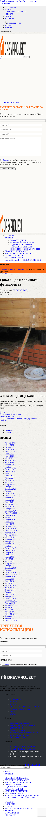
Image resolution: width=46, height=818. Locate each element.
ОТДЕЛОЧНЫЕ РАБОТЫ (21, 245)
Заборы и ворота (17, 730)
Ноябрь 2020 (10, 509)
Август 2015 (10, 603)
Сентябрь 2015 (11, 601)
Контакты (14, 701)
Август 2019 (10, 520)
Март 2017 (9, 561)
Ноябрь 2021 (10, 491)
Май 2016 (9, 583)
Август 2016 (10, 577)
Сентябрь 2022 (11, 471)
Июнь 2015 (9, 607)
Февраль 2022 (10, 484)
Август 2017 (10, 553)
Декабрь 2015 (10, 594)
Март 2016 (9, 588)
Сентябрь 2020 (11, 513)
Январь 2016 (10, 592)
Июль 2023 (9, 454)
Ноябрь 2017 (10, 546)
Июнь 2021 (9, 502)
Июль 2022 (9, 474)
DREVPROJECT (20, 290)
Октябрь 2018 (10, 528)
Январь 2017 (10, 566)
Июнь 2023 (9, 456)
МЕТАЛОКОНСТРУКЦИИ (21, 247)
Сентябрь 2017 (11, 550)
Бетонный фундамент (20, 723)
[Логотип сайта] (13, 54)
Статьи (8, 432)
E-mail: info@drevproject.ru (23, 749)
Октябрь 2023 (10, 449)
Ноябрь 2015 (10, 596)
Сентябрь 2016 (11, 574)
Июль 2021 (9, 500)
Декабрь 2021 (10, 489)
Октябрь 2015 (10, 599)
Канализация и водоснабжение (24, 732)
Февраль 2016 (10, 590)
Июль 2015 (9, 605)
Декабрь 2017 (10, 544)
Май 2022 (9, 478)
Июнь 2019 (9, 524)
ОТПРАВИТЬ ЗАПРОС (10, 102)
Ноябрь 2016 (10, 570)
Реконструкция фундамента (22, 725)
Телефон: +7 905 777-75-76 (22, 746)
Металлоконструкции (19, 735)
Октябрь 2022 (10, 469)
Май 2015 (9, 610)
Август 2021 (10, 498)
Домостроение (16, 728)
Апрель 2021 (10, 506)
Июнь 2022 (9, 476)
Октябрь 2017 (10, 548)
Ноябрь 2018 (10, 526)
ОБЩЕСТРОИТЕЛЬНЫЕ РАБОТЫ (25, 249)
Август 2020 (10, 515)
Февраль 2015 (10, 616)
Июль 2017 (9, 555)
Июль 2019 (9, 522)
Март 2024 (9, 445)
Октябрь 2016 (10, 572)
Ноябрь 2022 (10, 467)
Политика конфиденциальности (24, 706)
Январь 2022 (10, 487)
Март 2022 (9, 482)
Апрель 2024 (10, 443)
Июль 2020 (9, 517)
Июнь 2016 (9, 581)
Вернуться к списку (8, 416)
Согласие (5, 160)
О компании (15, 699)
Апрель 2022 (10, 480)
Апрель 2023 (10, 460)
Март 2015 (9, 614)
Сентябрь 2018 (11, 531)
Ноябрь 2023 (10, 447)
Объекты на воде (17, 737)
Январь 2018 (10, 542)
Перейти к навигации (9, 1)
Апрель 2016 (10, 585)
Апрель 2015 (10, 612)
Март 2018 (9, 537)
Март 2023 (9, 463)
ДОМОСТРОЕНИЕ (18, 240)
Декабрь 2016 (10, 568)
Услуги (13, 704)
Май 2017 (9, 559)
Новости (20, 269)
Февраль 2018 (10, 539)
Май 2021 (9, 504)
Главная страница (7, 269)
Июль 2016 (9, 579)
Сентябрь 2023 (11, 452)
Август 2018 (10, 533)
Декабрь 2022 (10, 465)
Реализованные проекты (21, 709)
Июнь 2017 (9, 557)
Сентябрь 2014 (11, 621)
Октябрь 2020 (10, 511)
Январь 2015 (10, 618)
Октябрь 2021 (10, 493)
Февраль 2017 (10, 563)
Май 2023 (9, 458)
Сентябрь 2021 (11, 495)
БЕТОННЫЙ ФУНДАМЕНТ (22, 242)
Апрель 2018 (10, 535)
